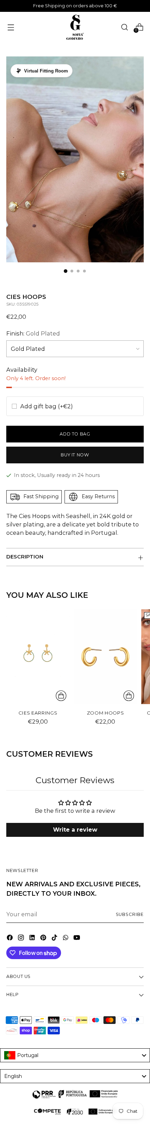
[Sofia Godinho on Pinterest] (44, 938)
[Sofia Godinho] (75, 27)
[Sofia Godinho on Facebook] (10, 938)
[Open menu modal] (10, 27)
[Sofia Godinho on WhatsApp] (66, 938)
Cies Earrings (38, 713)
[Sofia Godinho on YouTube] (77, 938)
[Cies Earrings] (37, 656)
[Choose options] (61, 695)
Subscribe (130, 914)
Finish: (33, 333)
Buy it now (75, 454)
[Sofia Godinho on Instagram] (21, 938)
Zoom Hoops (105, 713)
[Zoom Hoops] (105, 656)
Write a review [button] (75, 829)
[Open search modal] (124, 27)
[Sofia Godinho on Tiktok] (55, 938)
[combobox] (75, 1055)
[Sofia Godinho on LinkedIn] (33, 938)
